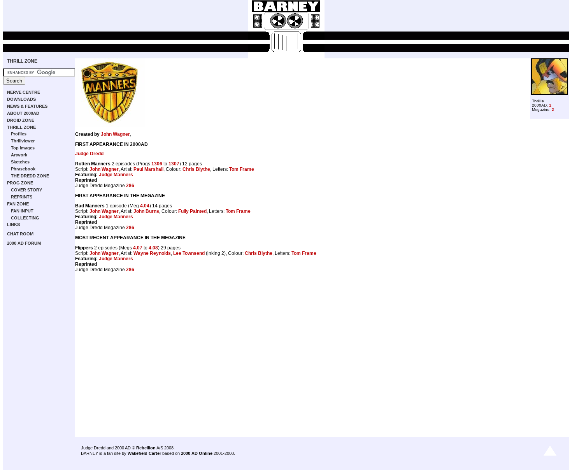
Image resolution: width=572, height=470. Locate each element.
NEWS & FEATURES (27, 106)
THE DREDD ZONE (30, 176)
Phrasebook (23, 169)
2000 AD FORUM (24, 243)
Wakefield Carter (144, 453)
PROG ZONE (20, 183)
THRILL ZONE (22, 61)
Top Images (23, 148)
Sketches (20, 162)
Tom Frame (241, 169)
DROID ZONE (20, 120)
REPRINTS (21, 197)
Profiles (18, 134)
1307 (173, 164)
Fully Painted (192, 211)
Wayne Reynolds (152, 253)
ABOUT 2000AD (23, 113)
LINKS (13, 224)
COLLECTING (25, 218)
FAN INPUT (22, 211)
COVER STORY (26, 190)
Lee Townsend (189, 253)
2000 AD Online (196, 453)
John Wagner (115, 134)
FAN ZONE (18, 204)
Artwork (19, 155)
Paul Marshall (148, 169)
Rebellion (146, 447)
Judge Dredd (89, 153)
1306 (156, 164)
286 (130, 185)
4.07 (137, 248)
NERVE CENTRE (23, 92)
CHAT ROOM (20, 233)
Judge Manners (116, 174)
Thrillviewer (23, 141)
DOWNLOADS (21, 99)
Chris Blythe (196, 169)
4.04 (144, 206)
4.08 (153, 248)
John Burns (146, 211)
